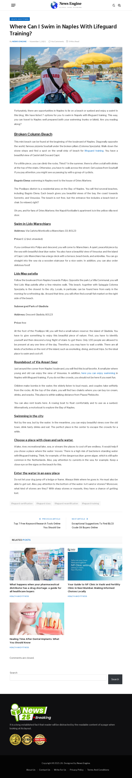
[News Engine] (66, 5)
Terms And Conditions (98, 769)
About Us (30, 769)
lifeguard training (94, 150)
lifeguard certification (22, 503)
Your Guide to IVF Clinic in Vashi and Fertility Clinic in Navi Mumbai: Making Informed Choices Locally (94, 588)
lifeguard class (44, 503)
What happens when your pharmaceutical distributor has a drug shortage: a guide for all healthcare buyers (35, 588)
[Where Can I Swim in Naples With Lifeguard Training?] (66, 75)
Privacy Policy (77, 769)
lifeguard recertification (66, 503)
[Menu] (13, 5)
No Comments (57, 41)
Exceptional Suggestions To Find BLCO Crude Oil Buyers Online (93, 526)
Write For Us (60, 769)
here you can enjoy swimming (98, 373)
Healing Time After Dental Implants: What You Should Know (34, 641)
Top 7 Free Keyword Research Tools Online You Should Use (37, 526)
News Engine (19, 41)
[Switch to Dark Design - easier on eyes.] (114, 5)
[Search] (119, 5)
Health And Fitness (19, 19)
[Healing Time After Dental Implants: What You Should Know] (37, 619)
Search (13, 672)
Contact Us (44, 769)
